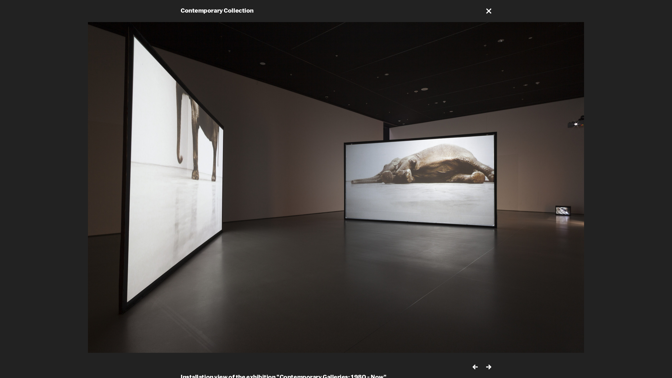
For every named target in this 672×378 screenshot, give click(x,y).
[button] (489, 11)
